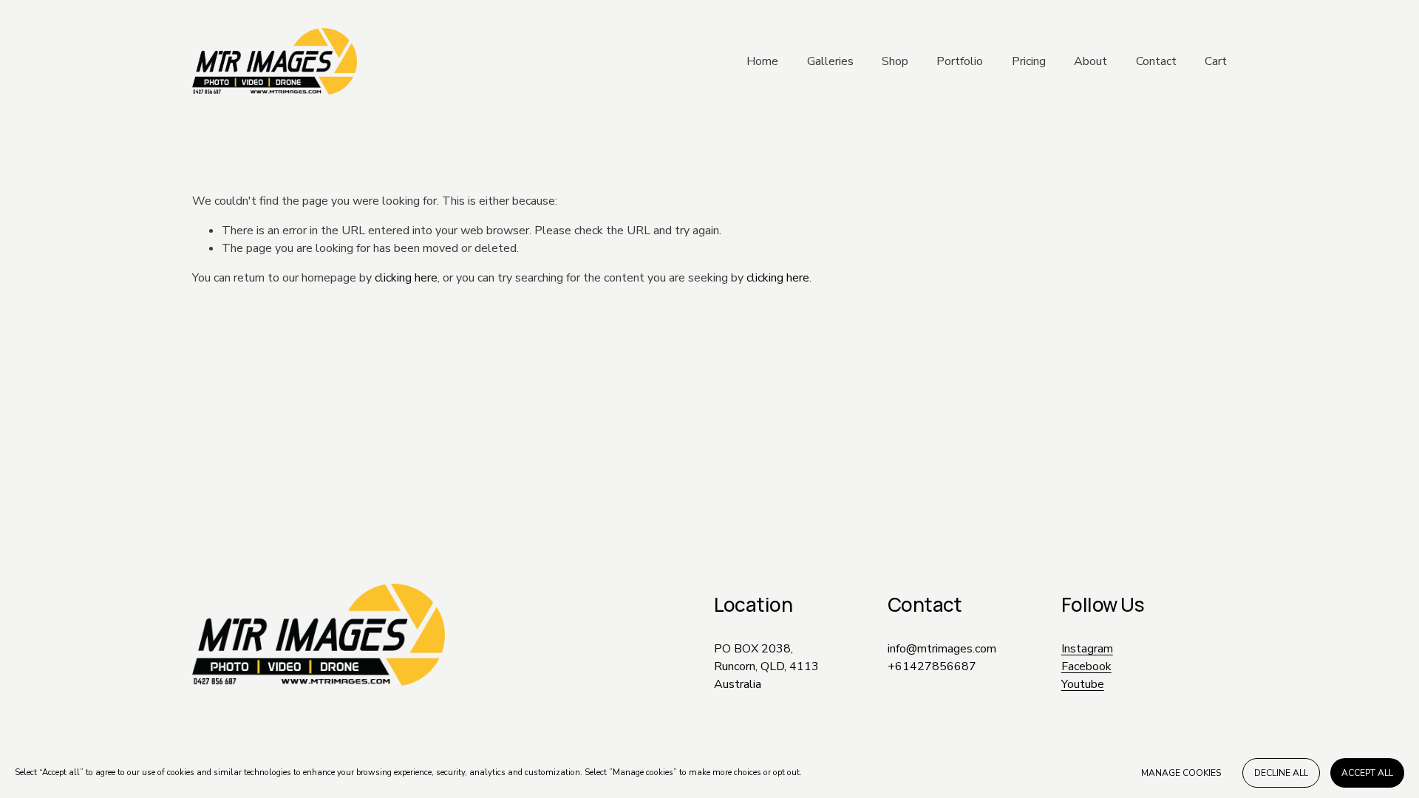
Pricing (1029, 61)
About (1090, 61)
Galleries (830, 61)
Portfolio (959, 61)
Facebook (1086, 666)
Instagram (1087, 649)
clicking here (406, 278)
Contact (1156, 61)
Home (762, 61)
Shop (895, 61)
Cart (1216, 61)
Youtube (1082, 684)
